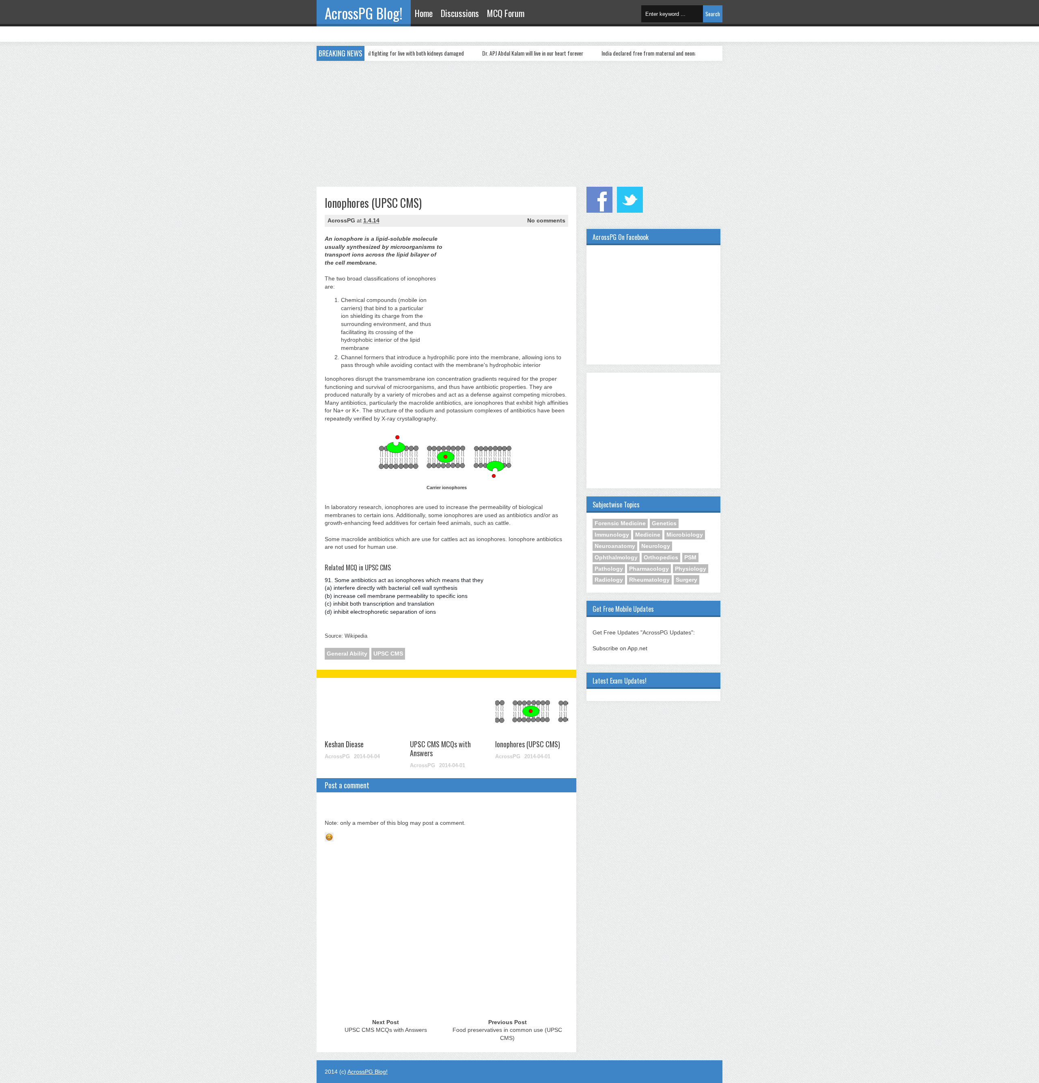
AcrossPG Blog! (364, 13)
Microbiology (684, 534)
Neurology (655, 546)
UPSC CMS (388, 653)
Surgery (686, 579)
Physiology (690, 568)
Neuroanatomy (615, 546)
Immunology (612, 534)
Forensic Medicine (620, 523)
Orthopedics (661, 557)
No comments (546, 220)
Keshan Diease (344, 744)
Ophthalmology (616, 557)
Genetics (664, 523)
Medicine (647, 534)
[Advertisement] (519, 122)
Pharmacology (649, 568)
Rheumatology (649, 579)
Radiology (609, 579)
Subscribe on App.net (620, 648)
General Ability (347, 653)
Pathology (609, 568)
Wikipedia (356, 636)
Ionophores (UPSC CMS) (527, 744)
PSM (690, 557)
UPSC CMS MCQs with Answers (440, 748)
